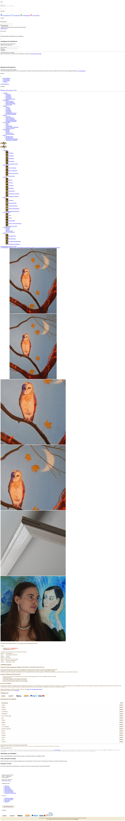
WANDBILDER (6, 129)
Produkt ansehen (4, 28)
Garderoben (8, 116)
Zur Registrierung (81, 70)
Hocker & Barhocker (10, 102)
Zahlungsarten (7, 800)
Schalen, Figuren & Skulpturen (12, 127)
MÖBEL (5, 115)
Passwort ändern (6, 80)
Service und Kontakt (8, 799)
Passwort (2, 48)
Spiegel (7, 124)
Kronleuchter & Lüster (10, 99)
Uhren (7, 123)
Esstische (8, 107)
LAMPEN (5, 93)
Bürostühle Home (9, 136)
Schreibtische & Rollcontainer (12, 138)
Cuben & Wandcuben (10, 119)
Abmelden (5, 81)
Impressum (6, 786)
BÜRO (4, 135)
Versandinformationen (8, 798)
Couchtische (8, 109)
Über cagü (6, 801)
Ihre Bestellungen (6, 78)
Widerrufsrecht (7, 788)
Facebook (17, 690)
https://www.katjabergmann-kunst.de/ (34, 689)
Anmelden (3, 50)
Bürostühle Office (9, 137)
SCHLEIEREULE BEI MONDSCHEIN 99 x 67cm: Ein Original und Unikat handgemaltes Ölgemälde (38, 247)
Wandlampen (8, 96)
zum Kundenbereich (5, 84)
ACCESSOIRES (6, 122)
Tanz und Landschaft (10, 134)
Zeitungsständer (9, 126)
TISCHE (5, 106)
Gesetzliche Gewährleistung (10, 793)
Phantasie (8, 130)
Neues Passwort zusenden (36, 53)
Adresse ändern (6, 79)
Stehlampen (8, 94)
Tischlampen (8, 95)
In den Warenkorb (4, 25)
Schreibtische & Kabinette (11, 113)
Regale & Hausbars (10, 117)
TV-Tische (8, 108)
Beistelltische (8, 110)
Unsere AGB (7, 787)
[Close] (1, 76)
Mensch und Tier (9, 133)
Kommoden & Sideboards (11, 121)
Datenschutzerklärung (8, 790)
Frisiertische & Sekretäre (11, 114)
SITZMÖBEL (6, 100)
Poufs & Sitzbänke (9, 101)
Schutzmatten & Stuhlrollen (11, 140)
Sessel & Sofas (9, 104)
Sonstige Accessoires (10, 128)
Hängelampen (8, 97)
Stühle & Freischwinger (10, 103)
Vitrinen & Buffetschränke (11, 120)
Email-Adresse (4, 47)
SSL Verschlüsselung (8, 791)
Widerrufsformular (8, 789)
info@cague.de (8, 780)
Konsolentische (9, 111)
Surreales (8, 131)
